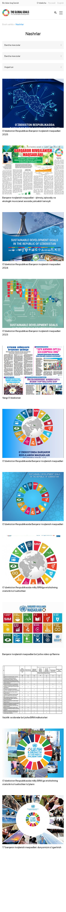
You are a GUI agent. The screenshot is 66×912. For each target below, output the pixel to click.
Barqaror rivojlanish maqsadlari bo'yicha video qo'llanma (30, 654)
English (60, 3)
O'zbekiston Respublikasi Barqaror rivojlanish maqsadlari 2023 (31, 333)
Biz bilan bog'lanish (10, 3)
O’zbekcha (41, 3)
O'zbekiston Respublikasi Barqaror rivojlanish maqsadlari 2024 (31, 266)
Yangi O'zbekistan (11, 397)
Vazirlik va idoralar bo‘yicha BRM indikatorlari (24, 717)
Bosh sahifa (8, 24)
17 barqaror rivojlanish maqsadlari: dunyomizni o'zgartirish (31, 847)
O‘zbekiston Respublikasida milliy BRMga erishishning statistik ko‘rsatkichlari (30, 589)
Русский (51, 3)
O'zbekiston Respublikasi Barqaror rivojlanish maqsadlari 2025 (31, 132)
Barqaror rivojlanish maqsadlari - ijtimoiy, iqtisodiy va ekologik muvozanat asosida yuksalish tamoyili (29, 199)
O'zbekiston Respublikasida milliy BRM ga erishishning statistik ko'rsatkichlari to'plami (30, 782)
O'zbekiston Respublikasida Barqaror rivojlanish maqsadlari (32, 461)
